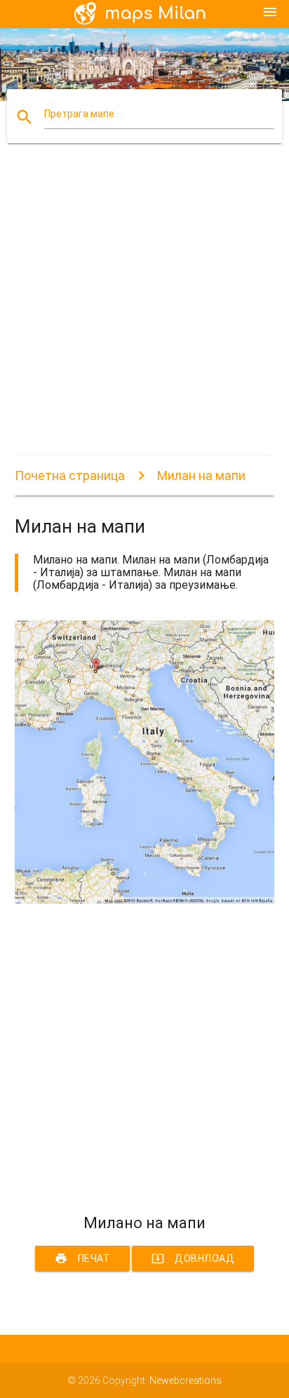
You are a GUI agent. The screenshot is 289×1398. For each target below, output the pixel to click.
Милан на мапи (201, 475)
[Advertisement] (144, 311)
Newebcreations (185, 1380)
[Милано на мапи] (145, 900)
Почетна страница (70, 475)
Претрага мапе (79, 113)
